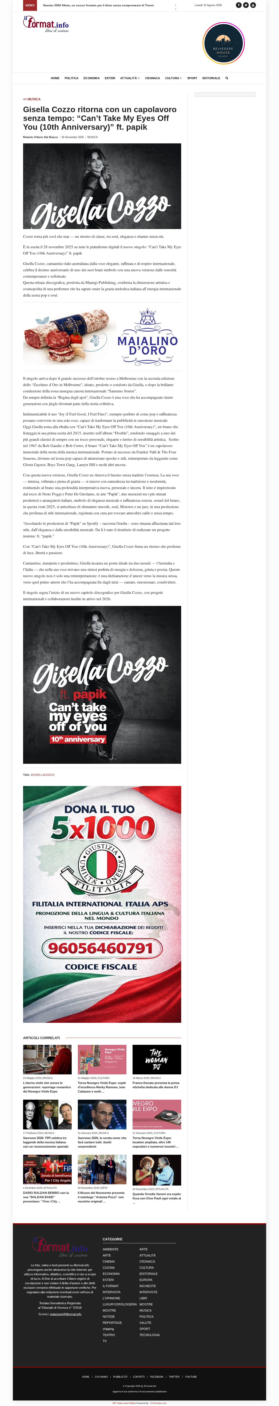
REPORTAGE (112, 1322)
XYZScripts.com (158, 1403)
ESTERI (108, 1280)
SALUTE (145, 1322)
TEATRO (109, 1335)
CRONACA (147, 1261)
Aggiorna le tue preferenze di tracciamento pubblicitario (140, 1391)
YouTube (191, 1376)
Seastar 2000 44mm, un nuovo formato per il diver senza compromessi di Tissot (98, 5)
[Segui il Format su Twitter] (246, 5)
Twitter (174, 1376)
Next (175, 5)
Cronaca (152, 78)
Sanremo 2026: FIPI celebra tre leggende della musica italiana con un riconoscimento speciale (45, 1142)
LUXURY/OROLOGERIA (120, 1304)
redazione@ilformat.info (65, 1314)
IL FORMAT (111, 1286)
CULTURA (103, 1078)
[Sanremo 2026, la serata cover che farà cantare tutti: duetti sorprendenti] (102, 1114)
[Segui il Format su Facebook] (239, 5)
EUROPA (146, 1280)
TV (105, 1341)
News (30, 5)
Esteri (110, 78)
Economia (92, 78)
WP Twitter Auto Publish (124, 1403)
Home (55, 78)
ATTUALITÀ (50, 1188)
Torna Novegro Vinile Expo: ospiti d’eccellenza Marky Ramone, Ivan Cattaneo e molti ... (102, 1087)
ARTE (104, 1188)
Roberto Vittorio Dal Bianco (40, 137)
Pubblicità (120, 1376)
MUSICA (92, 137)
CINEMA (109, 1261)
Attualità (129, 78)
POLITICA (146, 1316)
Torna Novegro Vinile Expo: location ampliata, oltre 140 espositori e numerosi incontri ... (156, 1142)
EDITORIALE (149, 1273)
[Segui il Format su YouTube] (253, 5)
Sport (192, 78)
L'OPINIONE (111, 1298)
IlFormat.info (150, 1386)
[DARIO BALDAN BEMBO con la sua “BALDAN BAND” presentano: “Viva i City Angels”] (47, 1169)
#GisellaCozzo (43, 774)
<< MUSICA (32, 99)
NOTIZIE (109, 1316)
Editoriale (211, 78)
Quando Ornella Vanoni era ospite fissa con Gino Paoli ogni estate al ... (157, 1198)
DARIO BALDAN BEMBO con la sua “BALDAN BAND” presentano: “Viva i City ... (46, 1197)
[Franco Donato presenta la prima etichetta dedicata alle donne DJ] (157, 1059)
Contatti (139, 1376)
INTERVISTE (148, 1292)
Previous (175, 9)
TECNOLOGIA (150, 1335)
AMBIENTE (110, 1249)
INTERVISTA (112, 1292)
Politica (72, 78)
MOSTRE (146, 1304)
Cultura (172, 78)
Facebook (156, 1376)
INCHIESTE (148, 1286)
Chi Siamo (101, 1376)
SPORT (145, 1329)
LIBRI (143, 1298)
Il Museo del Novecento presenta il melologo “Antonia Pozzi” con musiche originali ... (101, 1197)
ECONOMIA (111, 1273)
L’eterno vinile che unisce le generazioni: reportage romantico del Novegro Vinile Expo (47, 1087)
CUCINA (109, 1267)
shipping (108, 1329)
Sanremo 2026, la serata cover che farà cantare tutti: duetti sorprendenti (102, 1142)
